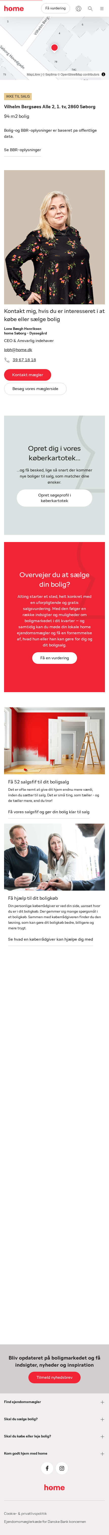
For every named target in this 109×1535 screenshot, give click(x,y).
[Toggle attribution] (103, 74)
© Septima (49, 74)
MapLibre (33, 74)
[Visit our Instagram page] (62, 1468)
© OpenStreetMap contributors (78, 74)
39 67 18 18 (24, 360)
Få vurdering (55, 8)
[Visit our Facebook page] (47, 1468)
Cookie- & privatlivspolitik (25, 1514)
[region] (54, 48)
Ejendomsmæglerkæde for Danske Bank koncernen (45, 1522)
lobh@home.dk (18, 350)
